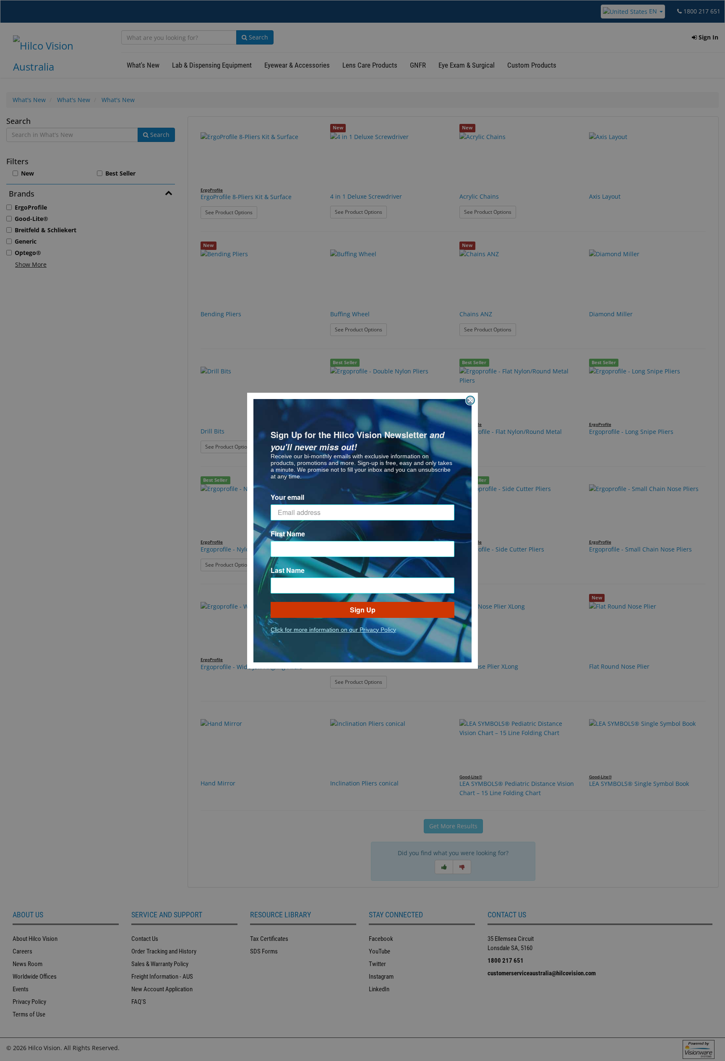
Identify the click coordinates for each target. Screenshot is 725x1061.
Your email (287, 497)
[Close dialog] (470, 400)
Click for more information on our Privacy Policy (333, 629)
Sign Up (363, 610)
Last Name (288, 570)
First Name (288, 533)
